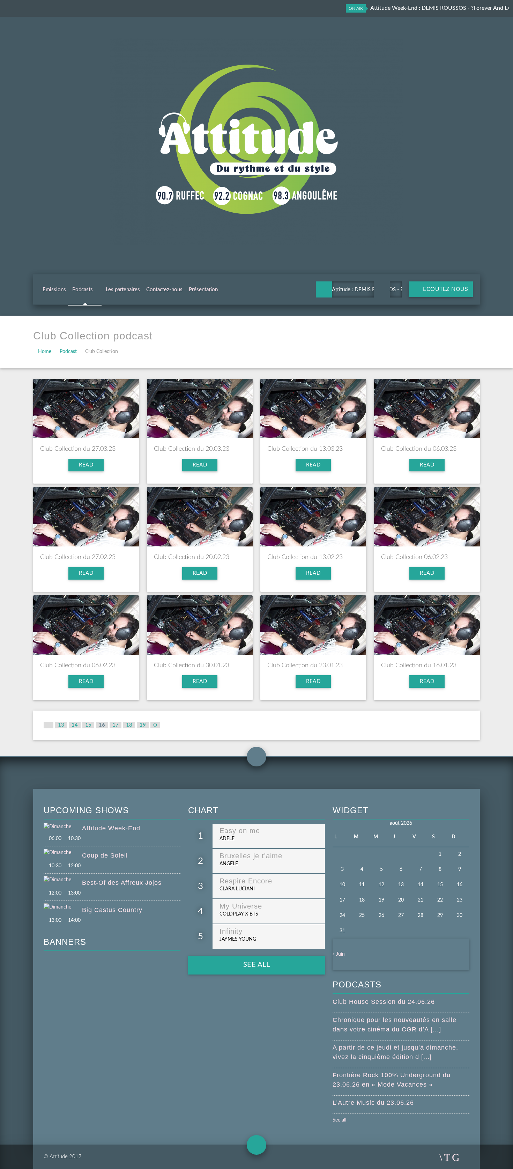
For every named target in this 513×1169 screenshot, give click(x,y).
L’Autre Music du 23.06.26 (373, 1102)
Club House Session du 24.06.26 (384, 1001)
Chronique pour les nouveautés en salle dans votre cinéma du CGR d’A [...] (394, 1024)
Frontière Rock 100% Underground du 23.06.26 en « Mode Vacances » (392, 1080)
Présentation (203, 289)
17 (115, 725)
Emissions (54, 289)
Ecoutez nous (445, 289)
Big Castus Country (112, 909)
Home (44, 351)
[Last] (155, 725)
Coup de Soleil (105, 855)
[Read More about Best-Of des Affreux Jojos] (63, 880)
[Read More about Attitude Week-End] (63, 827)
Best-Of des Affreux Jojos (122, 882)
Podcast (68, 351)
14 (75, 725)
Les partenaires (123, 289)
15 (88, 725)
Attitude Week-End (111, 828)
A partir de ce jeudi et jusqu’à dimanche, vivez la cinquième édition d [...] (395, 1052)
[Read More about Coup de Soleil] (63, 853)
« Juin (339, 954)
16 (102, 725)
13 (61, 725)
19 (143, 725)
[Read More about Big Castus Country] (63, 907)
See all (256, 964)
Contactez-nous (164, 289)
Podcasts (82, 289)
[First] (48, 725)
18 (129, 725)
